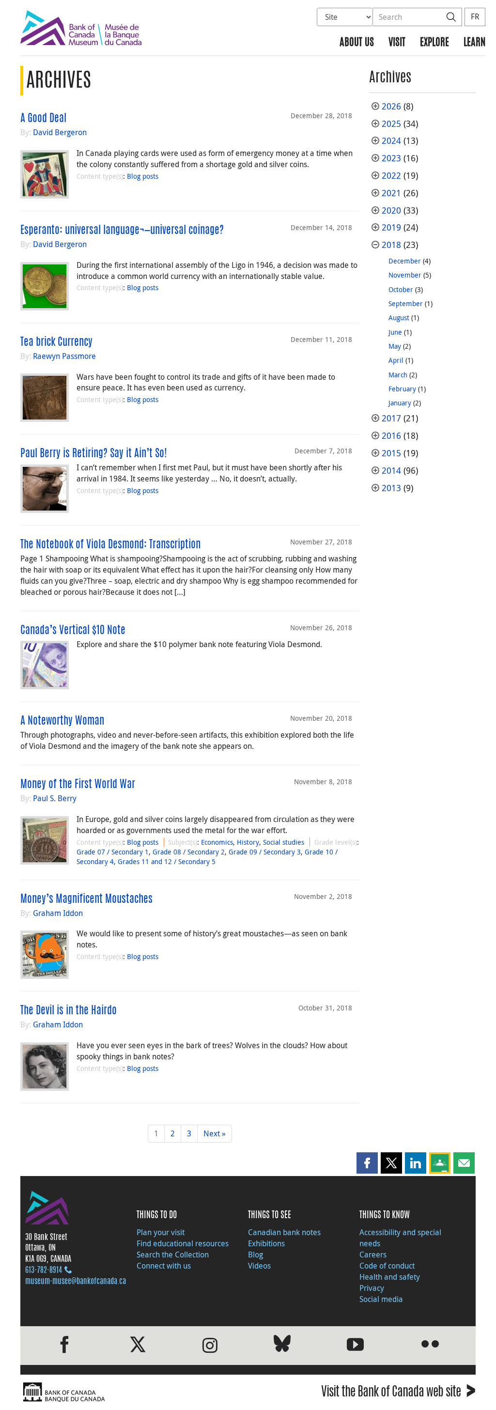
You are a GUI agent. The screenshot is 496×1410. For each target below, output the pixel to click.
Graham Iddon (58, 913)
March (397, 374)
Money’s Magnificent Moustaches (86, 899)
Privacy (371, 1288)
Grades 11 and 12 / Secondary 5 (167, 861)
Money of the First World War (77, 784)
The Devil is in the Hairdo (68, 1011)
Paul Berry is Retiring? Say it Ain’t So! (93, 454)
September (405, 303)
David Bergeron (60, 132)
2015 (391, 453)
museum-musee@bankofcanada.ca (75, 1282)
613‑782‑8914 (43, 1270)
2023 (391, 158)
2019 (391, 227)
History (248, 842)
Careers (373, 1254)
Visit (396, 43)
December (404, 260)
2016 (391, 435)
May (394, 346)
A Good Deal (43, 118)
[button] (367, 1163)
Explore (434, 43)
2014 (391, 470)
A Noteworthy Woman (62, 721)
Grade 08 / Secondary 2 (189, 851)
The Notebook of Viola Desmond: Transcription (110, 545)
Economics (217, 842)
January (399, 402)
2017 (391, 418)
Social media (381, 1299)
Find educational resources (183, 1243)
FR (475, 16)
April (395, 360)
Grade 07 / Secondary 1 (113, 851)
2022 (391, 175)
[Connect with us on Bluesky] (282, 1345)
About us (357, 43)
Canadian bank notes (284, 1232)
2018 (391, 244)
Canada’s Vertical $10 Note (72, 630)
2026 (391, 106)
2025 (391, 123)
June (395, 332)
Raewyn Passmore (64, 356)
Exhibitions (266, 1243)
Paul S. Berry (55, 798)
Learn (474, 43)
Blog (255, 1254)
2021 (391, 193)
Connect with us (164, 1265)
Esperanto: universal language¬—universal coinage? (122, 230)
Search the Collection (173, 1254)
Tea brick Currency (56, 342)
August (398, 317)
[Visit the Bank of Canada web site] (131, 1392)
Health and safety (389, 1276)
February (402, 388)
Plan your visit (161, 1232)
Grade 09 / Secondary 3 (265, 851)
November (404, 274)
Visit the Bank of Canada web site (398, 1393)
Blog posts (142, 176)
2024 (391, 140)
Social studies (283, 842)
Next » (214, 1133)
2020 (391, 210)
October (400, 289)
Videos (259, 1265)
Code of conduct (387, 1265)
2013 (391, 488)
